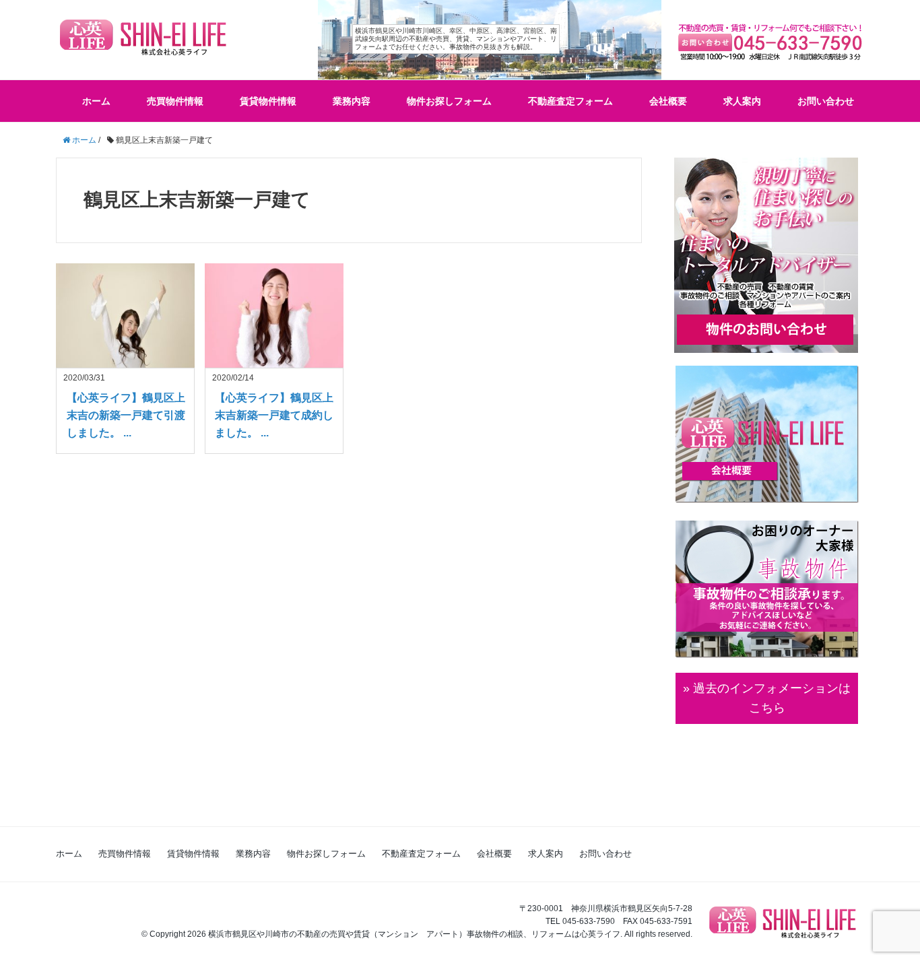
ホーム (96, 101)
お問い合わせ (825, 101)
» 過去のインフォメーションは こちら (767, 698)
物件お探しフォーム (449, 101)
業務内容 (351, 101)
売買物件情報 (175, 101)
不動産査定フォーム (570, 101)
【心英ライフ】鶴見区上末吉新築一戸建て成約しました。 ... (274, 415)
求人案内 (742, 101)
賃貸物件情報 (268, 101)
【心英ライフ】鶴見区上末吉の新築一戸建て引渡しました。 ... (126, 415)
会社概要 (668, 101)
